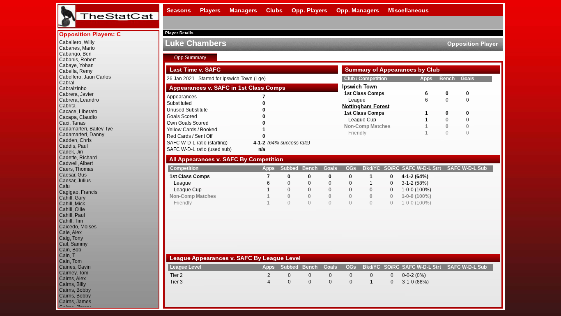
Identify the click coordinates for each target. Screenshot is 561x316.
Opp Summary (190, 57)
